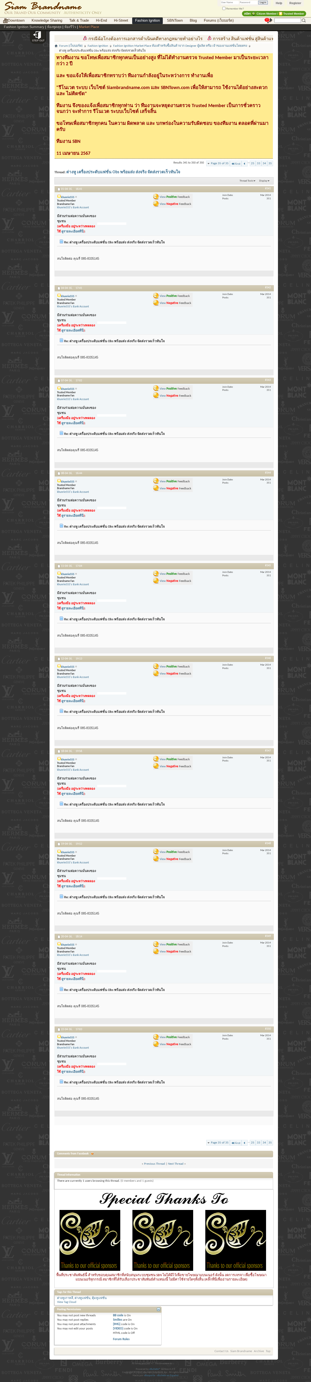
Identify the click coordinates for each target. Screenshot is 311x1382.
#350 (268, 1028)
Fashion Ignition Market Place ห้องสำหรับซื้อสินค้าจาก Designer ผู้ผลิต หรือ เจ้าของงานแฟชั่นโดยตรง (180, 45)
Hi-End (101, 20)
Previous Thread (154, 1163)
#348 (268, 843)
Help (279, 3)
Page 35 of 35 (220, 163)
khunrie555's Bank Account (73, 207)
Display (263, 181)
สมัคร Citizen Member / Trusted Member (274, 13)
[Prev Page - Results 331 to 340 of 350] (244, 163)
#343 (268, 380)
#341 (268, 188)
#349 (268, 936)
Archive (259, 1351)
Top (268, 1351)
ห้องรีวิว (70, 27)
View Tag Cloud (66, 1302)
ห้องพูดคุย (54, 27)
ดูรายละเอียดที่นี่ (72, 231)
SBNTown (175, 20)
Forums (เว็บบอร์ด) (219, 20)
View (163, 197)
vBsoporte (149, 1375)
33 (258, 163)
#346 (268, 658)
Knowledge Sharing (47, 20)
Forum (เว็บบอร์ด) (71, 45)
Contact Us (221, 1351)
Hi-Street (121, 20)
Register (295, 3)
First (237, 163)
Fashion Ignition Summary (24, 27)
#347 (268, 750)
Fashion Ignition (147, 20)
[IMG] (116, 1324)
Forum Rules (121, 1339)
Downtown (16, 20)
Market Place (89, 27)
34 (264, 163)
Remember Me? (234, 8)
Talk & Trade (79, 20)
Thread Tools (246, 181)
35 (270, 163)
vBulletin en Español (168, 1375)
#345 (268, 565)
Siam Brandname (241, 1351)
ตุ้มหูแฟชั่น (99, 1298)
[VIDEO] (118, 1328)
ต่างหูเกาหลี (65, 1298)
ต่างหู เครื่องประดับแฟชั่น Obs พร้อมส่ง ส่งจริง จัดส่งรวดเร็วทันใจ (123, 172)
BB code (118, 1315)
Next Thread (175, 1163)
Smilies (117, 1319)
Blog (193, 20)
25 (252, 163)
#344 (268, 472)
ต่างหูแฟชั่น (82, 1298)
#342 (268, 287)
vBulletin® (154, 1369)
